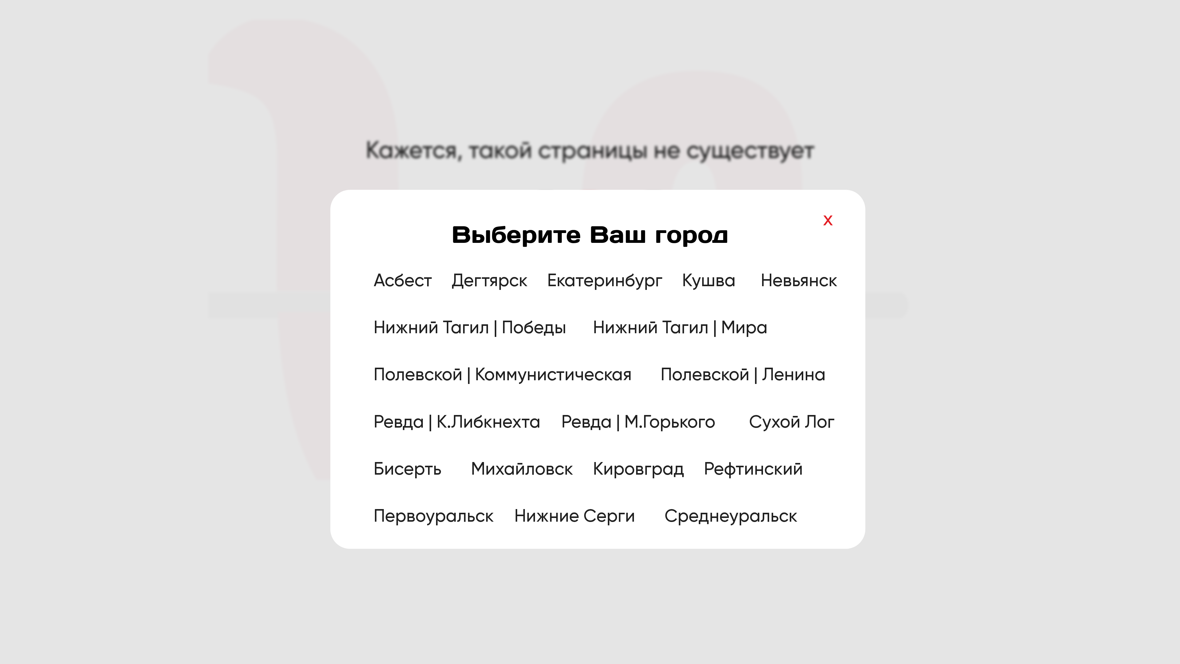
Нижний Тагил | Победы (470, 327)
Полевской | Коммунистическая (503, 374)
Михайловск (522, 468)
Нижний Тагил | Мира (680, 327)
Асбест (403, 280)
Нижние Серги (574, 515)
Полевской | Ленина (743, 374)
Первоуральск (434, 515)
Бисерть (408, 468)
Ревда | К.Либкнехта (457, 421)
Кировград (638, 468)
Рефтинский (753, 468)
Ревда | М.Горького (638, 421)
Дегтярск (490, 280)
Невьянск (799, 280)
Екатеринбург (605, 280)
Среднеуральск (731, 515)
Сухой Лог (792, 421)
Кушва (709, 280)
